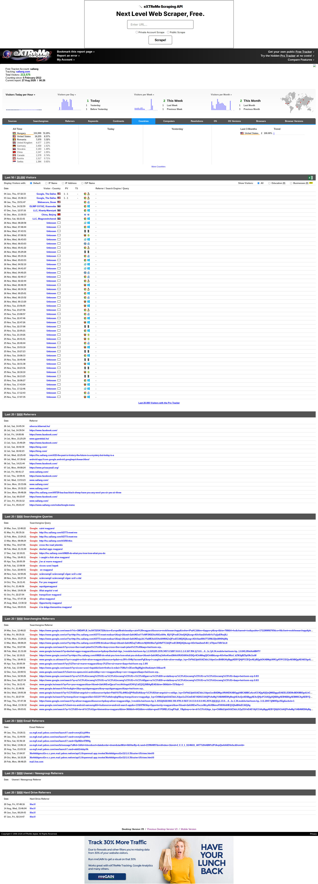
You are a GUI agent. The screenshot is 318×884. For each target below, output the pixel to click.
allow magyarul (47, 599)
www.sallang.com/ (38, 472)
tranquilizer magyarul (50, 594)
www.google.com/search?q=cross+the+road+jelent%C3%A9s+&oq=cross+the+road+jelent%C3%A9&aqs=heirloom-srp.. (100, 647)
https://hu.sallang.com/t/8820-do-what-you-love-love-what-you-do (72, 553)
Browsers (261, 121)
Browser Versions (294, 121)
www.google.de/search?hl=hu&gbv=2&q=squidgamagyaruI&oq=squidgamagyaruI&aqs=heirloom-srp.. (91, 688)
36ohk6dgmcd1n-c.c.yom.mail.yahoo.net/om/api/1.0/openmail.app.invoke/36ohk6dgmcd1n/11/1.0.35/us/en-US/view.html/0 (91, 753)
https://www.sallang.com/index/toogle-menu (52, 505)
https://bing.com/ (38, 447)
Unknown (51, 223)
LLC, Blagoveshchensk (44, 219)
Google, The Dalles (46, 194)
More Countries (158, 166)
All (262, 183)
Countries (144, 121)
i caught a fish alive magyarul (54, 557)
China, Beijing (49, 214)
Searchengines (40, 121)
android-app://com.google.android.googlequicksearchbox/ (59, 459)
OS (215, 121)
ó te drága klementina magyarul (55, 607)
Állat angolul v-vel (48, 590)
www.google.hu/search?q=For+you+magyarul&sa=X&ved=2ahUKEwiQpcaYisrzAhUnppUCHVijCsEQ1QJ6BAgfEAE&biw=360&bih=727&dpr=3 (111, 684)
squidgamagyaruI (48, 586)
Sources (12, 121)
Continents (118, 121)
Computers (169, 121)
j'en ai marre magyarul (50, 561)
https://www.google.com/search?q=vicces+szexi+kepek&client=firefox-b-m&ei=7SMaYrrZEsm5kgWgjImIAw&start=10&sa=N (102, 668)
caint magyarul (46, 528)
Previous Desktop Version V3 (162, 829)
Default (36, 183)
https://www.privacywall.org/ (44, 467)
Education (278, 183)
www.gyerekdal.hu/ (39, 438)
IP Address (71, 183)
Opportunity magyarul (50, 603)
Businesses (300, 183)
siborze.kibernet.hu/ (39, 426)
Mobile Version (188, 829)
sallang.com (23, 71)
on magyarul (46, 570)
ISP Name (89, 183)
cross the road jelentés (51, 545)
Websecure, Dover (47, 202)
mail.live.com (36, 761)
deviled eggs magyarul (51, 549)
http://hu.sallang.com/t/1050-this (55, 541)
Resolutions (197, 121)
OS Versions (234, 121)
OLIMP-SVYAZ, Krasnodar (42, 206)
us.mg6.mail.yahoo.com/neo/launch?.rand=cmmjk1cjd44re (59, 732)
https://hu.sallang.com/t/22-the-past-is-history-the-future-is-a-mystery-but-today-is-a (71, 455)
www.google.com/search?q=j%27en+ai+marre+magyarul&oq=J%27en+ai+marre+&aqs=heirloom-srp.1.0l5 (93, 663)
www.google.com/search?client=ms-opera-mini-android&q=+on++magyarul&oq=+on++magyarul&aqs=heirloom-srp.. (99, 672)
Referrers (70, 121)
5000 (20, 414)
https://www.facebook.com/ (43, 430)
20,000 (21, 177)
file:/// (33, 804)
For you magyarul (48, 582)
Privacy (313, 834)
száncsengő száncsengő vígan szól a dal (60, 574)
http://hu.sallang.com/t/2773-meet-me (58, 532)
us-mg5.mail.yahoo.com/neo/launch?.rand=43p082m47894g (60, 741)
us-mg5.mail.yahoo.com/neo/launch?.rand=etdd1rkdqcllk (58, 749)
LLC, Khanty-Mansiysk (44, 210)
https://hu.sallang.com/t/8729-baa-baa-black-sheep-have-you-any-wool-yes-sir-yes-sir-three (75, 492)
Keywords (93, 121)
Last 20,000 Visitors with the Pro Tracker (159, 403)
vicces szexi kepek (48, 565)
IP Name (52, 183)
